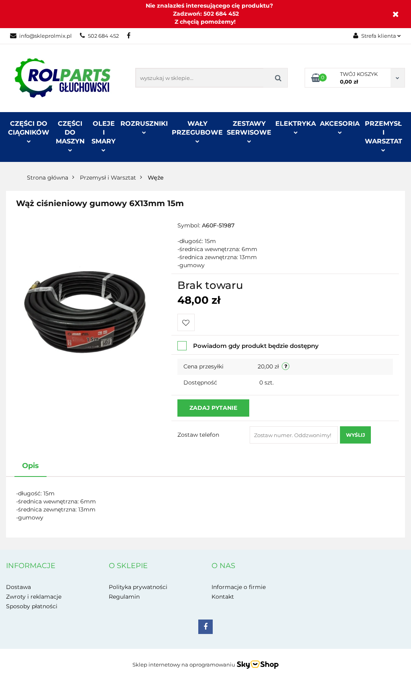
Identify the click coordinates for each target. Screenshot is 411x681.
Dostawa (18, 587)
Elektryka (295, 123)
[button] (30, 566)
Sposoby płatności (31, 606)
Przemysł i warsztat (383, 132)
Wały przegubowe (197, 128)
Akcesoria (340, 123)
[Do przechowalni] (186, 322)
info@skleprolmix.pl (45, 36)
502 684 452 (103, 36)
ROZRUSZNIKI (144, 123)
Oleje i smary (104, 132)
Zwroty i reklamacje (33, 596)
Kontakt (223, 596)
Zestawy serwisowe (249, 128)
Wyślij (355, 435)
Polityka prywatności (138, 587)
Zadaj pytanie (213, 407)
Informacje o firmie (239, 587)
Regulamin (124, 596)
